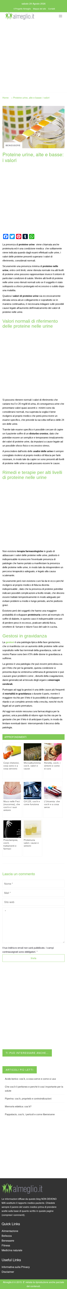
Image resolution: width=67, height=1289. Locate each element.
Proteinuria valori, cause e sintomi (31, 843)
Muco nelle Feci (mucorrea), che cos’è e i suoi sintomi (11, 805)
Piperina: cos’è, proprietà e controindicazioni (28, 1098)
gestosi (10, 642)
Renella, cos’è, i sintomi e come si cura (52, 766)
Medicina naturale (12, 1250)
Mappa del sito (39, 8)
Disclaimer (8, 1272)
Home (5, 97)
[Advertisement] (33, 55)
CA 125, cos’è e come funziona (32, 803)
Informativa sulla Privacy (16, 1267)
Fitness (6, 1245)
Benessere (8, 1240)
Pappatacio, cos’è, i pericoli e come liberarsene (30, 1114)
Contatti (51, 8)
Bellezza (7, 1236)
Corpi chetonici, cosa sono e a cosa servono (11, 766)
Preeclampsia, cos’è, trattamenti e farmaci (10, 844)
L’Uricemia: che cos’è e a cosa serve (52, 804)
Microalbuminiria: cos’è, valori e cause (32, 766)
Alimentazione (10, 1231)
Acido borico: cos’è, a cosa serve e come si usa (30, 1078)
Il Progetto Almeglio (22, 8)
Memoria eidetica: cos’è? (18, 1106)
